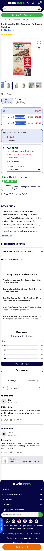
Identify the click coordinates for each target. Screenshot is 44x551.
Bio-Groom (11, 211)
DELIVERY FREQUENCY (15, 166)
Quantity (6, 185)
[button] (39, 3)
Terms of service (14, 538)
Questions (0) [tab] (32, 381)
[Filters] (3, 388)
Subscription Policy (31, 538)
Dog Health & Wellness (16, 20)
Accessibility (36, 534)
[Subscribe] (40, 514)
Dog (6, 20)
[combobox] (22, 8)
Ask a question (22, 370)
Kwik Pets (13, 525)
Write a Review (22, 364)
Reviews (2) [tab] (11, 381)
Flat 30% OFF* (11, 181)
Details (24, 194)
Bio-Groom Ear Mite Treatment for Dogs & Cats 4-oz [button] (24, 461)
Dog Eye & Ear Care (30, 20)
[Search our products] (39, 8)
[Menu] (4, 3)
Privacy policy (22, 534)
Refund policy (8, 534)
